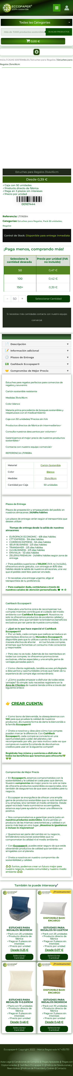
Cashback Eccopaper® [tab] (24, 364)
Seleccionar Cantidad (48, 298)
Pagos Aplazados (51, 1061)
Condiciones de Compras (27, 1061)
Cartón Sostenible (51, 465)
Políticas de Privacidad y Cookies (38, 1068)
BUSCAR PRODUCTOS (58, 32)
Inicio (2, 59)
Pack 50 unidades (52, 221)
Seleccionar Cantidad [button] (19, 956)
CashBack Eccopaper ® (32, 1065)
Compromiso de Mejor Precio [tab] (29, 370)
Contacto (61, 1068)
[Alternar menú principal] (56, 8)
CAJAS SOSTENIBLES (18, 59)
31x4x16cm (51, 478)
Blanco (50, 471)
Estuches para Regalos (43, 59)
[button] (36, 52)
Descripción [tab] (18, 344)
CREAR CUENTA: (27, 703)
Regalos (7, 225)
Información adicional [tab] (24, 350)
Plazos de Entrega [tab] (22, 357)
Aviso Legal (6, 1061)
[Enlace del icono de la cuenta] (66, 7)
